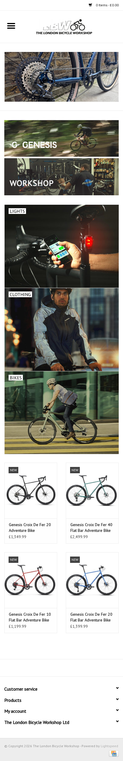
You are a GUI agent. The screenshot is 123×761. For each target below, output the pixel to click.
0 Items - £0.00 (107, 5)
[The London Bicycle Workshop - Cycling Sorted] (61, 77)
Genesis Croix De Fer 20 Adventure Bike (30, 527)
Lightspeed (109, 746)
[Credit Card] (113, 753)
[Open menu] (11, 25)
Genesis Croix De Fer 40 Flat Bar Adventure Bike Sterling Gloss (91, 527)
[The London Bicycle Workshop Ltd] (72, 26)
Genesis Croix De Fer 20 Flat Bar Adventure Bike (91, 617)
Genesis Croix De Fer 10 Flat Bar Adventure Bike (30, 617)
